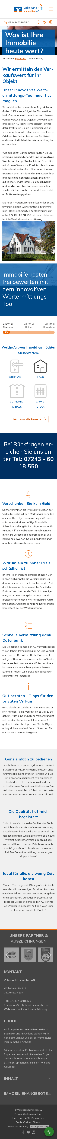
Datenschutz (38, 1118)
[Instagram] (51, 22)
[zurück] (7, 954)
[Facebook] (39, 22)
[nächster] (49, 954)
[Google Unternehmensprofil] (45, 22)
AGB (27, 1118)
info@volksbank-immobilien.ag (30, 1005)
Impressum (18, 1118)
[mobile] (51, 9)
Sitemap (37, 1122)
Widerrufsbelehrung (18, 1126)
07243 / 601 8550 (49, 1131)
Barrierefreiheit (23, 1122)
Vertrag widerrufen (40, 1126)
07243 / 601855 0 (20, 1000)
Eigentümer (20, 58)
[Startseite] (28, 9)
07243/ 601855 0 (18, 22)
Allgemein (8, 325)
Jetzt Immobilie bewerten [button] (27, 419)
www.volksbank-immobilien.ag (29, 1009)
